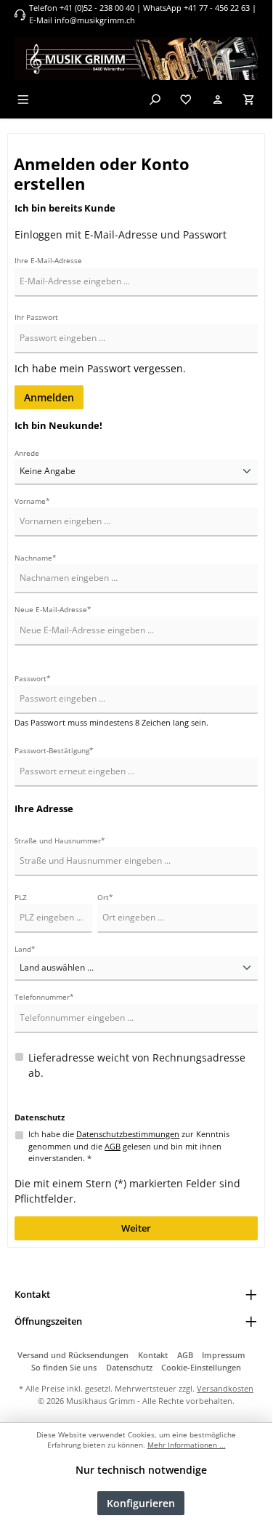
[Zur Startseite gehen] (136, 58)
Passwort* (33, 678)
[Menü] (23, 99)
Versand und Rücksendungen (73, 1354)
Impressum (223, 1354)
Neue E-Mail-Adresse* (53, 609)
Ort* (105, 897)
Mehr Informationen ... (186, 1445)
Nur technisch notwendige (141, 1470)
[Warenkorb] (249, 99)
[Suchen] (155, 99)
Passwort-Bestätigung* (54, 750)
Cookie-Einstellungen (201, 1367)
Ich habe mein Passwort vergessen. (100, 368)
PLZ (21, 897)
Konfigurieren (141, 1503)
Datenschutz (129, 1367)
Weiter (136, 1228)
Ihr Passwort (36, 317)
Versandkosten (225, 1388)
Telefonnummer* (44, 997)
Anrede (27, 453)
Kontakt (153, 1354)
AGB (113, 1146)
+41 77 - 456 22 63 (218, 7)
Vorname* (32, 501)
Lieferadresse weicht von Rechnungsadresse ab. (136, 1065)
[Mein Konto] (218, 99)
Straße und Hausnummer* (60, 841)
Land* (25, 949)
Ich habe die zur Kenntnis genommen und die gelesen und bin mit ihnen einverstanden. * (128, 1146)
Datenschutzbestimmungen (127, 1133)
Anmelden (49, 397)
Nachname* (36, 558)
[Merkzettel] (186, 99)
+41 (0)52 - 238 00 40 (97, 7)
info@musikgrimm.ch (94, 20)
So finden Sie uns (64, 1367)
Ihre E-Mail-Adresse (48, 260)
